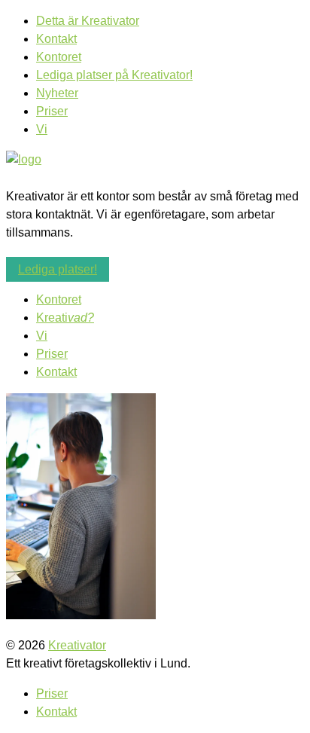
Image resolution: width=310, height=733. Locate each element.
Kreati (65, 317)
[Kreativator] (23, 159)
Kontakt (56, 38)
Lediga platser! (57, 269)
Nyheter (57, 93)
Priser (52, 111)
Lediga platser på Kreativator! (114, 75)
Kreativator (77, 645)
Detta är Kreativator (87, 20)
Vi (41, 129)
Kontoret (58, 56)
